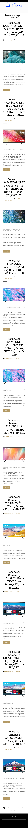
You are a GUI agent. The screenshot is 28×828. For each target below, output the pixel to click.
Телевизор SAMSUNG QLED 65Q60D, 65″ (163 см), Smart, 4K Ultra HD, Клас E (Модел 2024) (14, 187)
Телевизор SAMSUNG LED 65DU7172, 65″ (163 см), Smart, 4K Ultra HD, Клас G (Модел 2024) (14, 107)
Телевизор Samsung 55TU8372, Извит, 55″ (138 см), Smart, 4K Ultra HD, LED (14, 579)
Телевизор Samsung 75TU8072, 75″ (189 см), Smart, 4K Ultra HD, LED (14, 503)
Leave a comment (8, 40)
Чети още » (6, 89)
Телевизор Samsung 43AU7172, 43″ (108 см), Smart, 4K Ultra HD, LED (14, 426)
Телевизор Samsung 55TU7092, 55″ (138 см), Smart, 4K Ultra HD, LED (14, 738)
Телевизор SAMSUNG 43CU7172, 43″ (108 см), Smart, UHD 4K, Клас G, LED (14, 346)
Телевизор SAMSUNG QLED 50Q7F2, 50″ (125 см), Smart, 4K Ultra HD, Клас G (14, 29)
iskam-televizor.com (8, 39)
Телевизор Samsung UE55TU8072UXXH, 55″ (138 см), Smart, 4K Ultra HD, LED (14, 659)
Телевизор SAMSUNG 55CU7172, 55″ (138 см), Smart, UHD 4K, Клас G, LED (14, 267)
